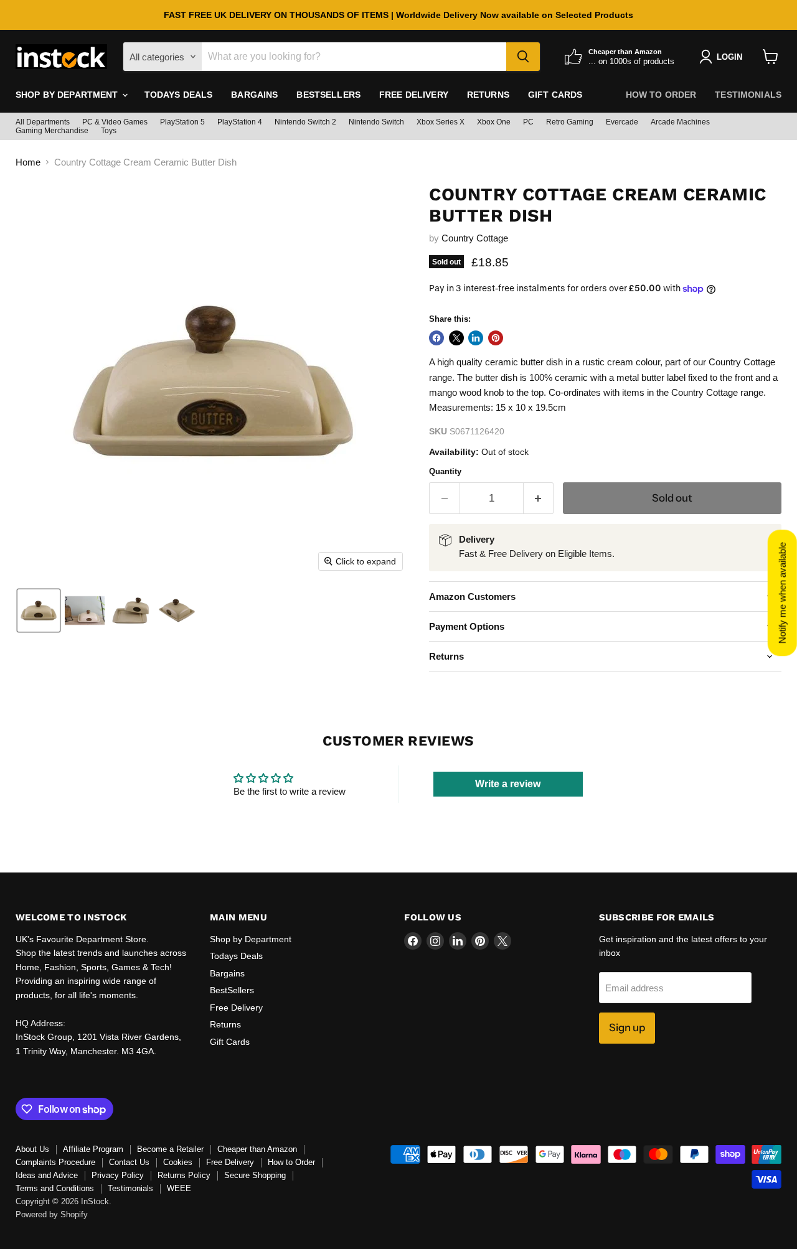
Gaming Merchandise (52, 130)
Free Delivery (413, 95)
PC (528, 122)
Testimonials (748, 95)
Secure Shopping (255, 1175)
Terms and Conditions (55, 1188)
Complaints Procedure (55, 1162)
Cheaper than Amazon (257, 1149)
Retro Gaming (569, 122)
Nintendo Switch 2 (305, 122)
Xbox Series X (441, 122)
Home (28, 162)
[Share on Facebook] (436, 337)
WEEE (179, 1188)
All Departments (43, 122)
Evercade (622, 122)
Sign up (627, 1027)
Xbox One (494, 122)
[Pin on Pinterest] (495, 337)
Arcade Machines (680, 122)
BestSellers (328, 95)
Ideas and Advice (47, 1175)
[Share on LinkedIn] (475, 337)
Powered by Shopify (52, 1214)
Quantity (445, 471)
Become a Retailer (170, 1149)
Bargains (254, 95)
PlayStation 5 (182, 122)
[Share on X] (456, 337)
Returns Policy (184, 1175)
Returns (488, 95)
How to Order (661, 95)
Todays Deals (178, 95)
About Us (32, 1149)
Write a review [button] (507, 784)
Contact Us (129, 1162)
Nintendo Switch (376, 122)
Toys (108, 130)
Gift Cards (555, 95)
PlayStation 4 (239, 122)
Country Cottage (474, 238)
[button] (38, 610)
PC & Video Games (115, 122)
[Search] (523, 56)
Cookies (177, 1162)
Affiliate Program (93, 1149)
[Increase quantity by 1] (539, 498)
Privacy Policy (118, 1175)
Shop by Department (68, 95)
